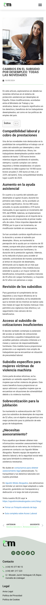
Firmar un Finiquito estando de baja (21, 507)
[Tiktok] (28, 553)
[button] (40, 5)
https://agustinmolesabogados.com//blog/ (22, 501)
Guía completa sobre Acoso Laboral (21, 513)
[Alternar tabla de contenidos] (15, 123)
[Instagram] (13, 553)
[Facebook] (23, 553)
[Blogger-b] (33, 553)
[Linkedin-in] (18, 553)
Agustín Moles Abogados (16, 483)
